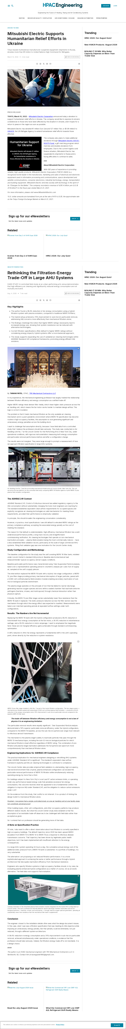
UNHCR (10, 131)
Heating (22, 18)
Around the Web (13, 28)
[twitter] (44, 64)
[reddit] (47, 64)
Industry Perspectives (15, 267)
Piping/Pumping (101, 18)
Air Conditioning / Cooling (65, 18)
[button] (8, 5)
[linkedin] (40, 64)
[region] (63, 1025)
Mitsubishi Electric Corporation (41, 116)
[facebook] (37, 64)
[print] (79, 64)
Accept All (117, 1025)
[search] (12, 5)
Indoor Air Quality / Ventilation (40, 18)
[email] (50, 64)
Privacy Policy (60, 1024)
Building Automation (85, 18)
